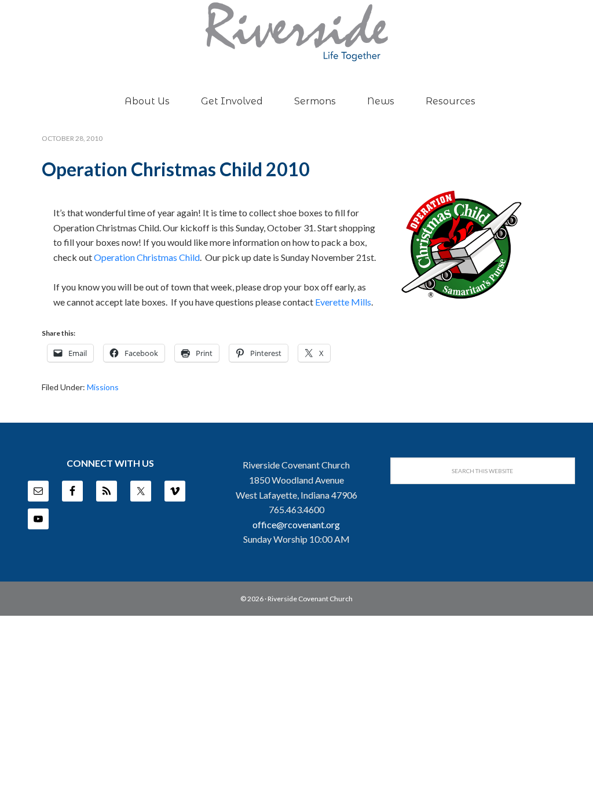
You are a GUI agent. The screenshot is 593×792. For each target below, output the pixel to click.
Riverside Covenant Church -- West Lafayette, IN (296, 32)
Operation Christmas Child (147, 257)
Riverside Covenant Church (310, 598)
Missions (103, 387)
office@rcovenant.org (296, 524)
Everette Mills (343, 301)
